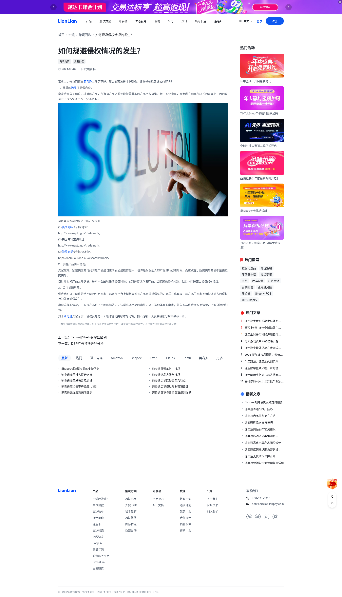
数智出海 (185, 499)
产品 (89, 21)
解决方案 (105, 21)
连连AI (218, 21)
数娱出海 (131, 530)
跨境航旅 (131, 518)
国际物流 (131, 524)
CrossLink (99, 562)
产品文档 (158, 499)
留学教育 (131, 511)
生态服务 (140, 21)
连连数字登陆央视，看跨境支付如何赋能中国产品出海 (262, 368)
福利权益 (185, 524)
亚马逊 (88, 81)
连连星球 (98, 518)
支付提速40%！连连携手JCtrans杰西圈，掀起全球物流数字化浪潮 (262, 381)
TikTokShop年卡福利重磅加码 (259, 113)
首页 (67, 21)
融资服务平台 (101, 556)
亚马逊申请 (249, 274)
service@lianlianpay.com (268, 504)
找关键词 (266, 274)
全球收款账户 (101, 499)
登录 (259, 21)
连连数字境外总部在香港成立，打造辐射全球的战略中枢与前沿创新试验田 (262, 348)
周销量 (246, 293)
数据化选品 (249, 268)
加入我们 (212, 511)
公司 (170, 21)
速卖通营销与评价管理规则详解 (171, 392)
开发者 (123, 21)
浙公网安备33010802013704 (143, 591)
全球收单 (98, 511)
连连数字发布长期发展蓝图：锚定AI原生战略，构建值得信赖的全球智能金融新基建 (262, 321)
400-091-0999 (261, 498)
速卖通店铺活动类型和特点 (169, 380)
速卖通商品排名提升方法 (76, 374)
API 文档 (158, 505)
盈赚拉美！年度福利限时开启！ (260, 178)
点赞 (244, 281)
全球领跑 (98, 530)
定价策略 (266, 268)
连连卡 (97, 524)
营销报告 (247, 287)
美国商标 (67, 227)
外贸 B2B (131, 505)
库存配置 (257, 281)
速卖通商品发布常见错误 (76, 380)
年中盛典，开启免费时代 (255, 81)
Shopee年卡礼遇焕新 (253, 210)
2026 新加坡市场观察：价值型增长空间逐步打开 (262, 354)
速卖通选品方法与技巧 (166, 374)
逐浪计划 (185, 505)
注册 (274, 21)
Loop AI (98, 543)
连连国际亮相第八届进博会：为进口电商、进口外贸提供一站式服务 (262, 375)
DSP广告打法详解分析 (87, 343)
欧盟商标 (67, 251)
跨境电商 (64, 61)
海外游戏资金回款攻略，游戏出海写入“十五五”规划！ (262, 341)
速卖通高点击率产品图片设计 (79, 386)
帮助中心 (185, 530)
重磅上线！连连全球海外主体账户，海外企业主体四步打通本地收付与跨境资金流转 (262, 327)
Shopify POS (263, 293)
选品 (74, 88)
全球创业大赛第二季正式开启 (258, 146)
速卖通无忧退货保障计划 (76, 392)
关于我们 (212, 499)
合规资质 (212, 505)
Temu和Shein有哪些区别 (89, 337)
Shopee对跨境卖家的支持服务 (80, 368)
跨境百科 (85, 34)
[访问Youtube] (275, 516)
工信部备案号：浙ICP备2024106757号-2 (102, 591)
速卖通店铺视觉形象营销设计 (170, 386)
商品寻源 (98, 549)
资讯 (184, 21)
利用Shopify (249, 300)
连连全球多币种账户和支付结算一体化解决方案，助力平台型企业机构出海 (262, 334)
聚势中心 (185, 511)
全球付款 (98, 505)
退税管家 (98, 537)
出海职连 (200, 21)
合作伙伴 (185, 518)
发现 (157, 21)
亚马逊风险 (265, 287)
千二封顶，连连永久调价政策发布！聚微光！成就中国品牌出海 (262, 361)
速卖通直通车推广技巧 (166, 368)
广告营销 (273, 281)
